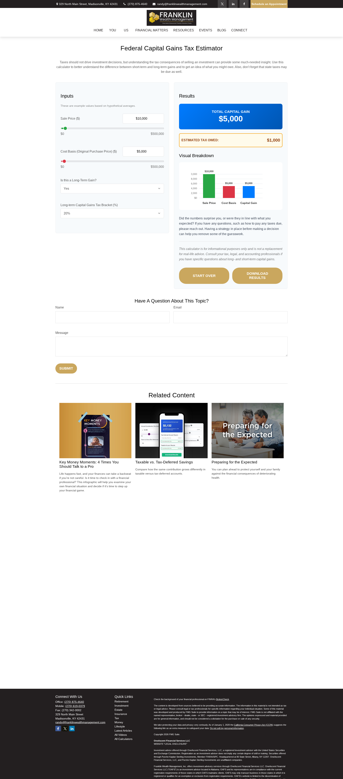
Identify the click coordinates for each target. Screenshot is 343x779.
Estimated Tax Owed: (200, 140)
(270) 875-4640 (137, 4)
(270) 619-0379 (75, 706)
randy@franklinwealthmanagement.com (182, 4)
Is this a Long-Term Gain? (78, 180)
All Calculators (123, 739)
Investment (121, 705)
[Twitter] (222, 4)
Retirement (121, 701)
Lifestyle (120, 726)
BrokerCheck (222, 699)
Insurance (121, 714)
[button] (98, 30)
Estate (118, 709)
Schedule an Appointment (269, 4)
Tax (117, 718)
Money (119, 722)
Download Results (257, 276)
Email (177, 307)
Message (61, 332)
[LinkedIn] (233, 4)
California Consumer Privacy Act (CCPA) (253, 725)
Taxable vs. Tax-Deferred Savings (164, 462)
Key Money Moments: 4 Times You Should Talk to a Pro (89, 464)
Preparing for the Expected (234, 462)
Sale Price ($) (70, 118)
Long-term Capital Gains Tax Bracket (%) (89, 205)
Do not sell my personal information (227, 728)
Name (59, 307)
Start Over (204, 276)
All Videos (121, 734)
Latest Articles (123, 730)
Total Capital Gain (231, 112)
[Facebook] (244, 4)
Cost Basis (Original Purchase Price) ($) (89, 151)
